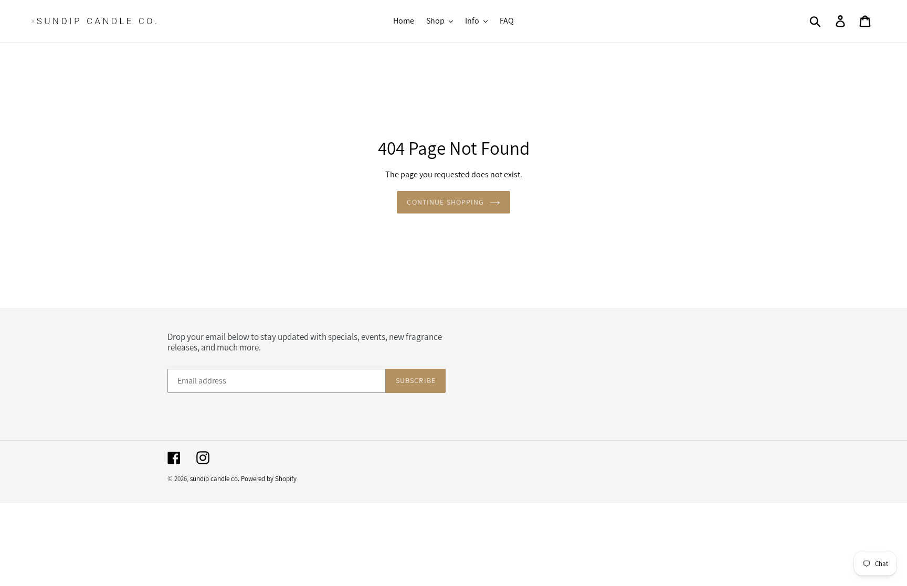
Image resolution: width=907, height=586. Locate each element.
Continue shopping (445, 202)
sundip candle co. (214, 478)
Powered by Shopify (269, 478)
